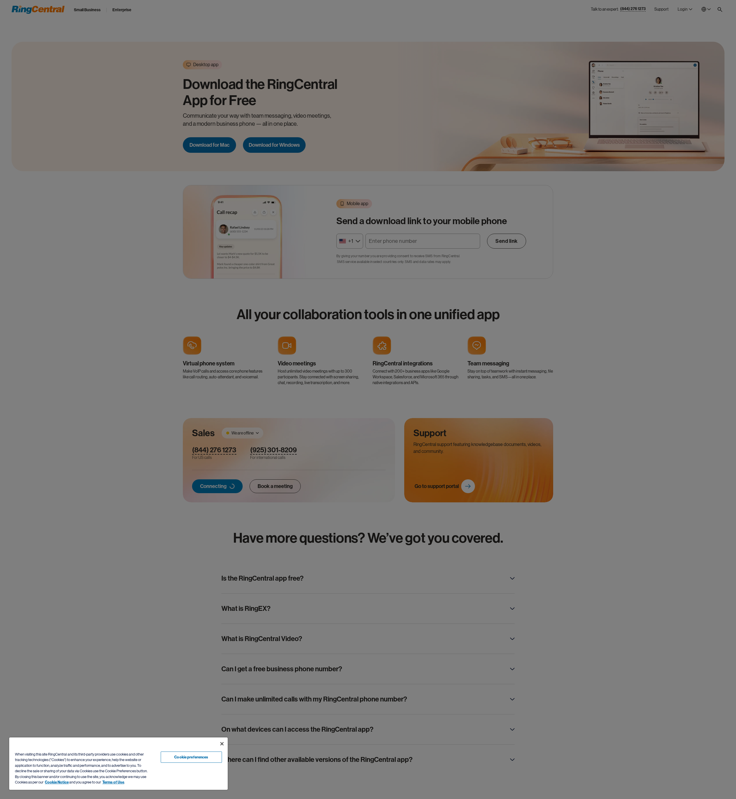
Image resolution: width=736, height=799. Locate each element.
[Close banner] (222, 743)
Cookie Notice (57, 782)
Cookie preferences (191, 757)
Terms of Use (113, 782)
